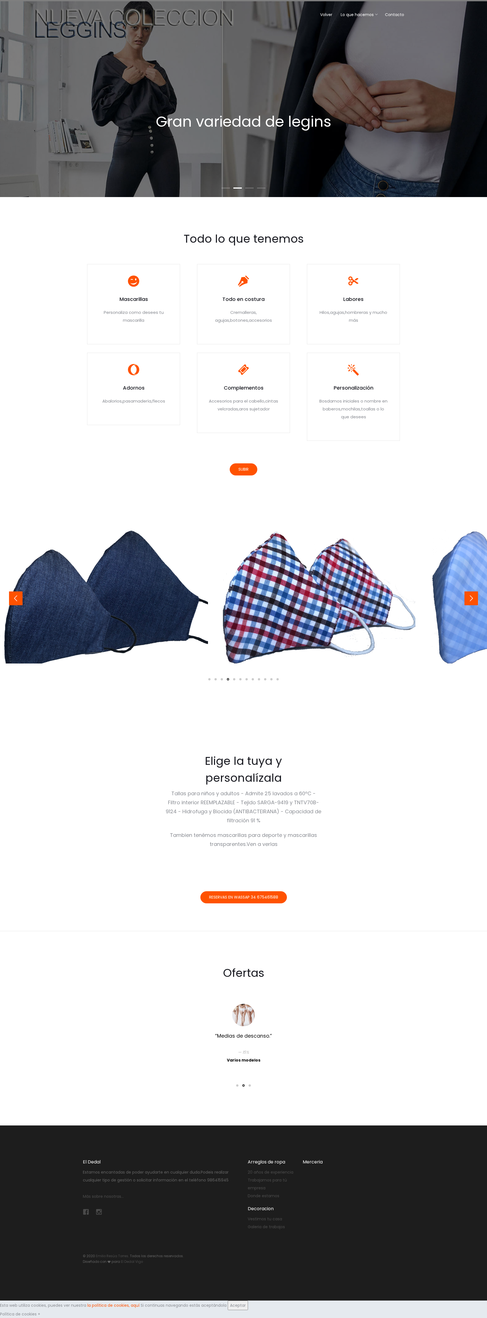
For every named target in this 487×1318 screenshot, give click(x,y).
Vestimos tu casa (265, 1219)
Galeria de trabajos (266, 1227)
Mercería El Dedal (101, 13)
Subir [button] (243, 469)
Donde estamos (263, 1196)
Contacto (394, 14)
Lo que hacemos (357, 14)
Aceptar (238, 1305)
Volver (326, 14)
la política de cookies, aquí (113, 1305)
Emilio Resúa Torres (112, 1256)
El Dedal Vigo (132, 1261)
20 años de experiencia (270, 1172)
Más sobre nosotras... (103, 1196)
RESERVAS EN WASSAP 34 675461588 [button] (243, 897)
